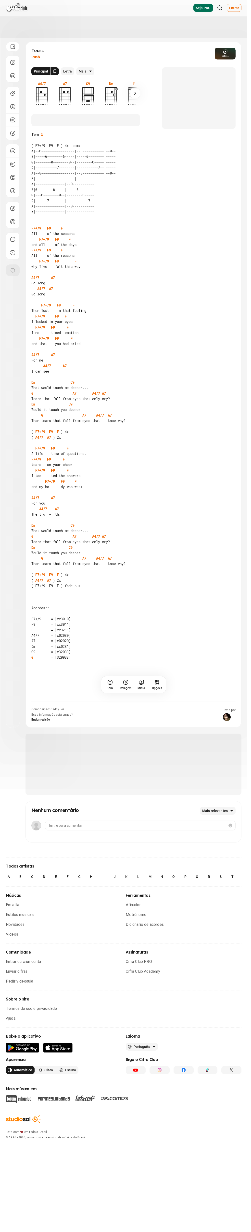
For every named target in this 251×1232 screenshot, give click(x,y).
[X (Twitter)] (231, 1092)
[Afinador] (13, 208)
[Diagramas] (13, 164)
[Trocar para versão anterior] (13, 253)
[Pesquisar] (220, 8)
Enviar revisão (40, 741)
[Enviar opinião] (13, 239)
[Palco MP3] (114, 1120)
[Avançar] (135, 93)
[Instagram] (160, 1092)
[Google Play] (22, 1070)
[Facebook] (184, 1092)
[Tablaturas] (13, 151)
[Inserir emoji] (230, 847)
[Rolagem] (13, 62)
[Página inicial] (17, 8)
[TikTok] (208, 1092)
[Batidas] (13, 191)
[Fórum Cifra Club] (18, 1121)
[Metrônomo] (13, 222)
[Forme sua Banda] (53, 1120)
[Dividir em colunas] (13, 76)
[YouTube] (136, 1092)
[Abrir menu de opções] (13, 47)
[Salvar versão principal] (55, 71)
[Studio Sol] (23, 1141)
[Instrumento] (13, 93)
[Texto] (13, 177)
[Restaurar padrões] (13, 270)
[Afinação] (13, 133)
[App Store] (58, 1070)
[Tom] (13, 107)
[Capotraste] (13, 120)
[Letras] (85, 1120)
